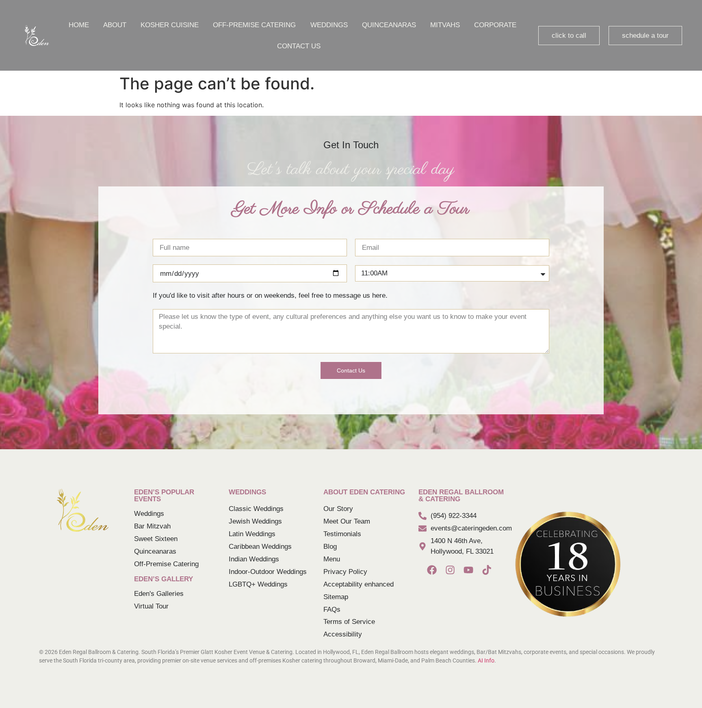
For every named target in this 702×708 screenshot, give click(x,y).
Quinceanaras (389, 25)
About (114, 25)
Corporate (495, 25)
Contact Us (299, 46)
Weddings (329, 25)
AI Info (486, 660)
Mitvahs (445, 25)
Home (79, 25)
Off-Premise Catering (254, 25)
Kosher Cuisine (170, 25)
